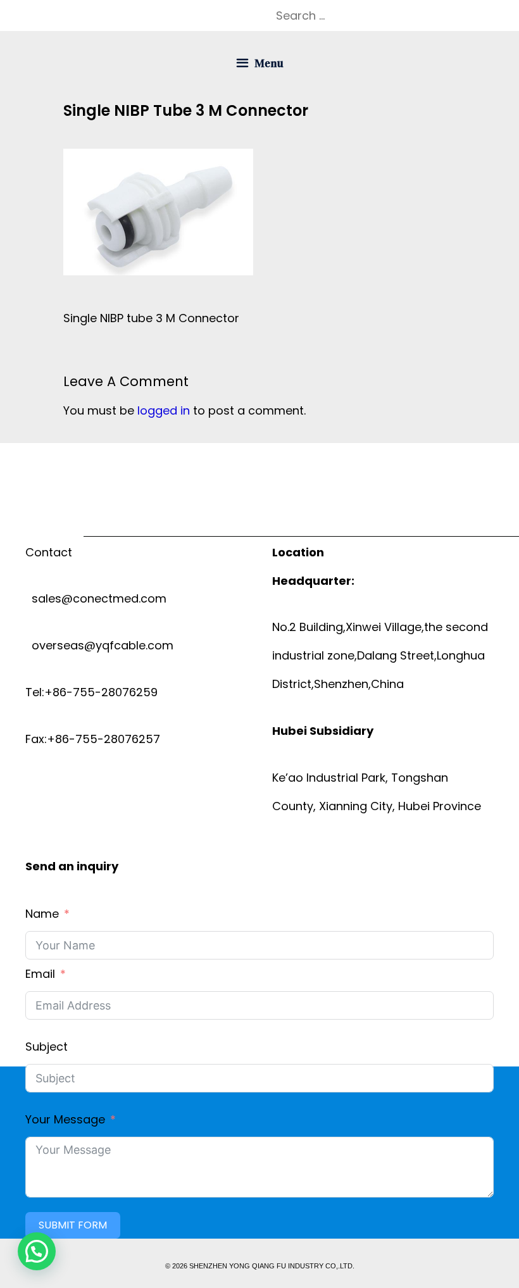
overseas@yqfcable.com (99, 645)
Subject (46, 1046)
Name (42, 914)
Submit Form (73, 1225)
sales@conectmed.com (95, 598)
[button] (37, 1251)
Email (40, 974)
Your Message (65, 1119)
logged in (163, 410)
